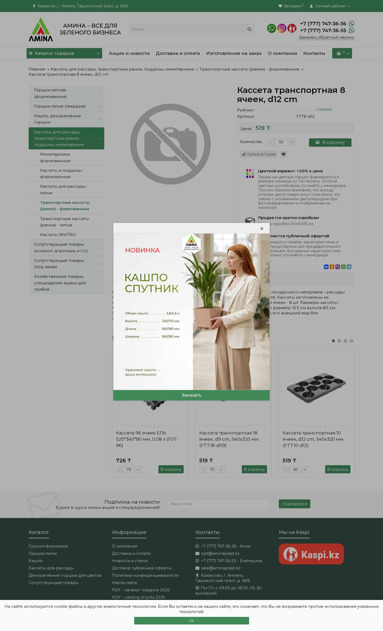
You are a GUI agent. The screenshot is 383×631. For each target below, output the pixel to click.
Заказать (191, 395)
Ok (191, 620)
